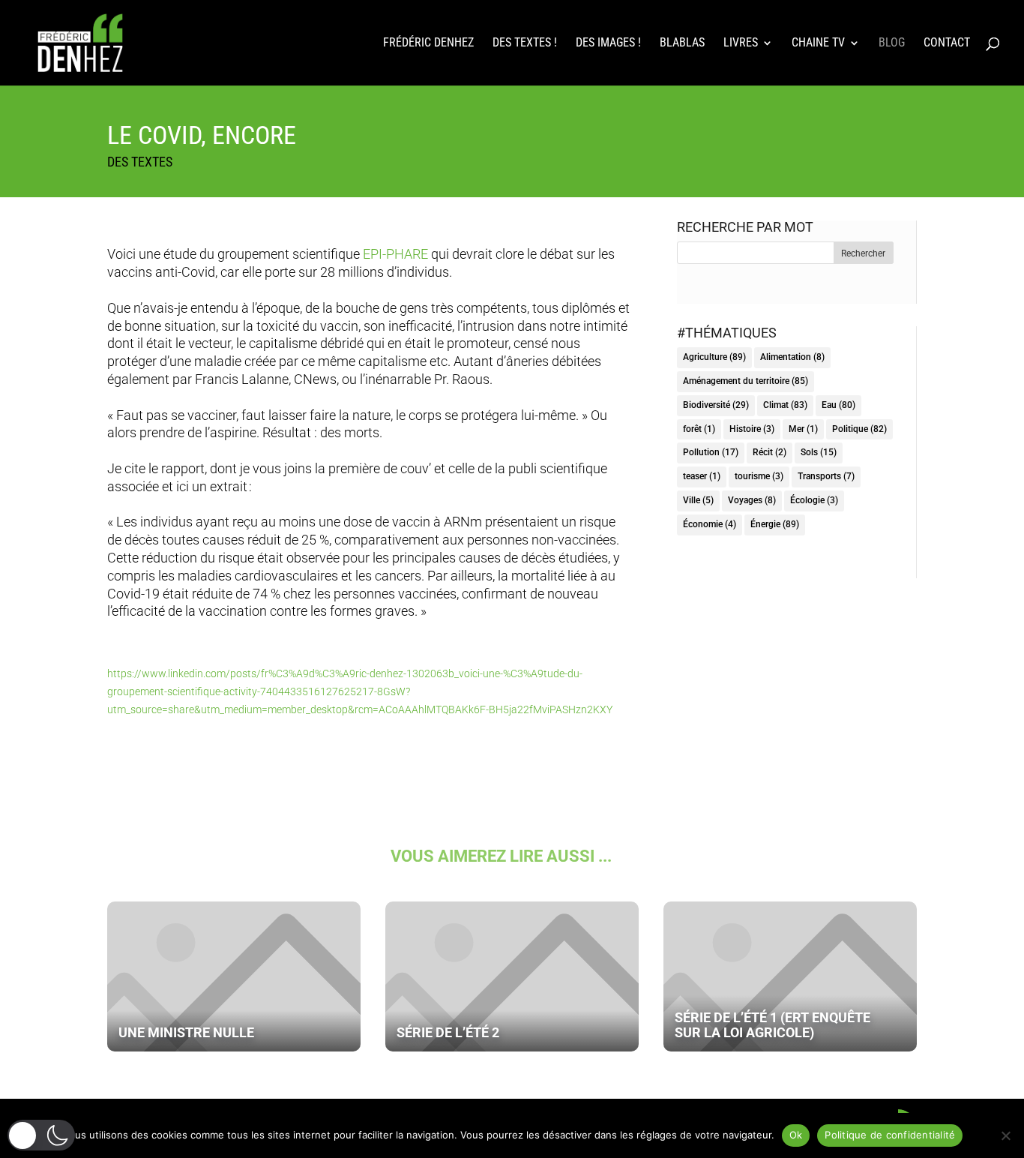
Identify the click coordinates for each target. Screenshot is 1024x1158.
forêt (699, 429)
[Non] (1005, 1135)
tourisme (759, 476)
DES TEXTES (139, 162)
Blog (892, 44)
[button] (41, 1135)
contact (947, 44)
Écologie (814, 500)
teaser (701, 476)
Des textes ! (525, 44)
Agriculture (714, 357)
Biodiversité (716, 405)
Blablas (682, 44)
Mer (803, 429)
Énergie (774, 524)
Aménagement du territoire (745, 381)
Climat (785, 405)
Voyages (752, 500)
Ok (796, 1135)
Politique (859, 429)
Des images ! (608, 44)
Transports (826, 476)
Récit (769, 452)
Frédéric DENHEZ (428, 44)
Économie (709, 524)
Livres (740, 44)
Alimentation (792, 357)
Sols (819, 452)
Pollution (710, 452)
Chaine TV (818, 44)
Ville (698, 500)
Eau (838, 405)
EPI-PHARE (395, 254)
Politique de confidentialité (890, 1135)
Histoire (751, 429)
